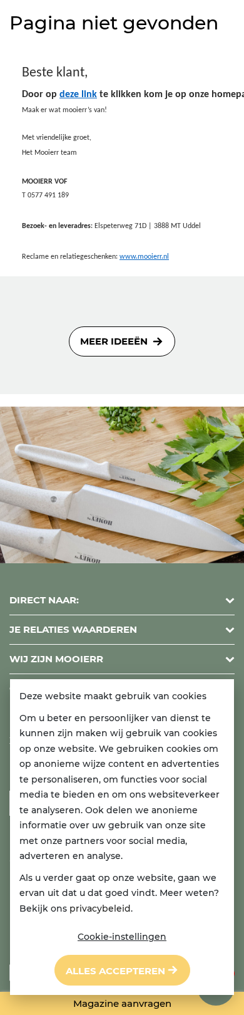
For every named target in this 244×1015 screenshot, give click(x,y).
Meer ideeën (114, 341)
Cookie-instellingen (122, 936)
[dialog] (122, 837)
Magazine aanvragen (122, 1003)
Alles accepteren (115, 971)
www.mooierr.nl (144, 257)
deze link (78, 95)
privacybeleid (100, 908)
